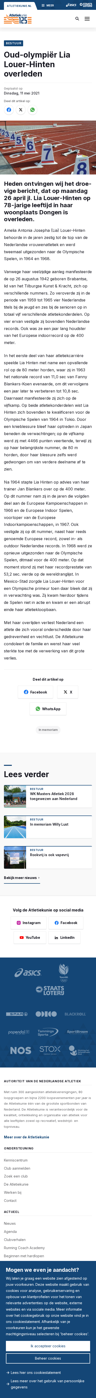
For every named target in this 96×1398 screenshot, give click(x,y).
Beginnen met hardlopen (24, 1256)
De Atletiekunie (16, 1184)
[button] (87, 19)
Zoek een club (16, 1176)
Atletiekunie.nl (19, 5)
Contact (10, 1200)
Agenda (10, 1231)
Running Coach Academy (24, 1248)
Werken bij (12, 1192)
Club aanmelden (17, 1168)
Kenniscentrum (16, 1160)
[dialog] (48, 1329)
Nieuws (10, 1223)
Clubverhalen (15, 1240)
